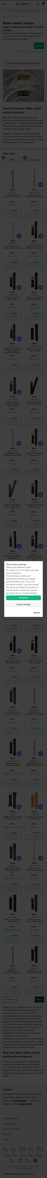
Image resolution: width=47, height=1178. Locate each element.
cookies (12, 570)
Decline (37, 613)
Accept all (23, 597)
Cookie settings (23, 604)
